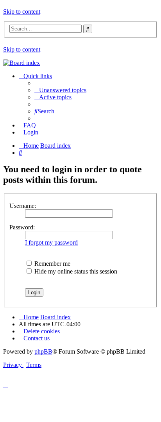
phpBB (43, 351)
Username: (22, 205)
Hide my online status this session (75, 271)
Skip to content (21, 11)
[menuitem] (60, 90)
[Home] (21, 62)
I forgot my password (51, 242)
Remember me (51, 263)
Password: (22, 227)
